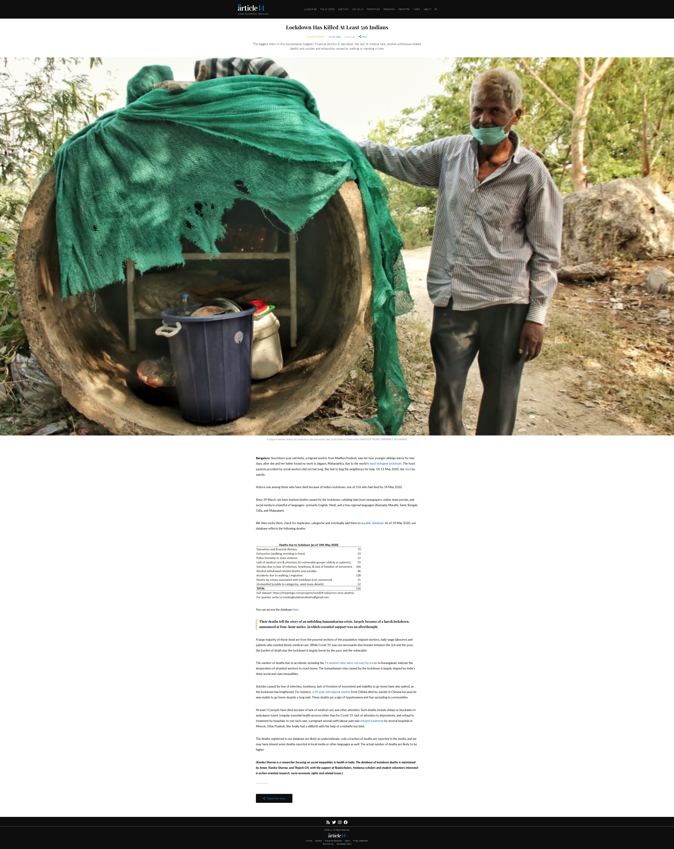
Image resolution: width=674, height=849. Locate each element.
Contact (318, 840)
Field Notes (327, 9)
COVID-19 (357, 9)
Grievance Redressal (333, 840)
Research (389, 9)
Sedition (343, 9)
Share (364, 36)
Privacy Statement (360, 840)
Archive (309, 840)
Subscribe (310, 9)
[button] (337, 570)
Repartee (404, 9)
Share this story (275, 798)
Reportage (373, 9)
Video (416, 9)
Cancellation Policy (344, 843)
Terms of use (328, 843)
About (427, 9)
